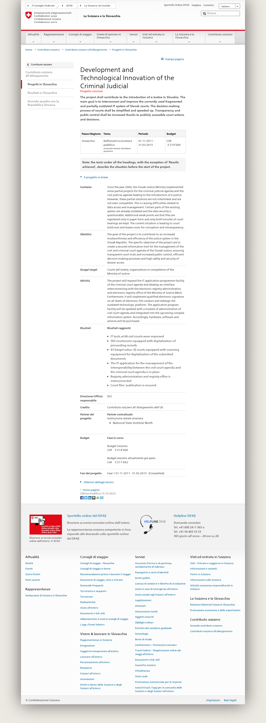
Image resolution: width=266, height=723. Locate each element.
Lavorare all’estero (91, 656)
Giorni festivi (32, 574)
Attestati (140, 605)
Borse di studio (143, 639)
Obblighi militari (144, 622)
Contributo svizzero (220, 34)
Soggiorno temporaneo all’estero (99, 651)
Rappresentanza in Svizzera (96, 640)
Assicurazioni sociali (146, 611)
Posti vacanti (32, 579)
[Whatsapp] (98, 497)
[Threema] (94, 497)
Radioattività (87, 602)
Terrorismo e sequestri (93, 591)
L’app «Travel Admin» (92, 624)
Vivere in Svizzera (200, 574)
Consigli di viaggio (80, 34)
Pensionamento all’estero (95, 662)
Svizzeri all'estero (90, 673)
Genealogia (141, 633)
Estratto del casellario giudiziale (153, 628)
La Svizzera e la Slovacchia (184, 36)
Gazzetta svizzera (145, 665)
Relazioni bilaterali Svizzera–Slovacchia (212, 604)
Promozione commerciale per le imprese (158, 682)
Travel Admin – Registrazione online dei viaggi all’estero (158, 652)
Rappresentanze (54, 34)
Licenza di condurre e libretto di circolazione (160, 583)
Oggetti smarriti (144, 616)
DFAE (69, 5)
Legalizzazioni (143, 600)
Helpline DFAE (185, 516)
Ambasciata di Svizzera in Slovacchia (46, 595)
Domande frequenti (91, 585)
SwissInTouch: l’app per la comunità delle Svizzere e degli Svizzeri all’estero (158, 689)
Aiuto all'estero (89, 607)
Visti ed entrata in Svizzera (153, 36)
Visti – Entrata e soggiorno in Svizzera (212, 563)
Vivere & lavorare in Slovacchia (109, 36)
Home (28, 49)
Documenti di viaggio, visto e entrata (101, 579)
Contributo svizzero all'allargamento (86, 49)
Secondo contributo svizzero (206, 625)
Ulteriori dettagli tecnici (98, 482)
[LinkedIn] (90, 497)
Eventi (29, 568)
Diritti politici (142, 578)
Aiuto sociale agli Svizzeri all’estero (155, 594)
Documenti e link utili (92, 613)
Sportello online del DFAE (87, 516)
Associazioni (87, 679)
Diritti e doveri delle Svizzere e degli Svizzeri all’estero (101, 686)
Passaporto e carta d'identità (152, 572)
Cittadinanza (142, 670)
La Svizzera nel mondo (97, 5)
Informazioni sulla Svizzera (205, 579)
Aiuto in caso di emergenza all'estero (156, 589)
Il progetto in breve (95, 177)
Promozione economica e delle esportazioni (215, 610)
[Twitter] (86, 497)
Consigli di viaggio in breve (95, 568)
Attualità (33, 34)
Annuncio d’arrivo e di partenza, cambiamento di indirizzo (153, 565)
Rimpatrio (86, 667)
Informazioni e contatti (203, 568)
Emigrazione (87, 645)
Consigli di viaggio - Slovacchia (97, 563)
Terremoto (86, 596)
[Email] (101, 497)
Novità (29, 563)
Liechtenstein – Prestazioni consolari (156, 644)
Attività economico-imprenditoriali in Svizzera (211, 587)
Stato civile (141, 676)
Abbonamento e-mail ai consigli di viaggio (104, 619)
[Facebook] (82, 497)
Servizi (133, 34)
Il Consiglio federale (43, 5)
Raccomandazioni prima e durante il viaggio (105, 574)
